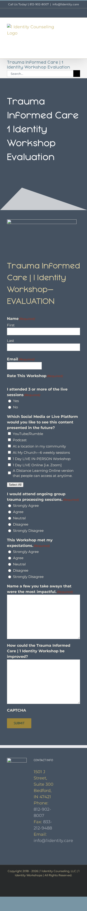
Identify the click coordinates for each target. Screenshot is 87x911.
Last (10, 340)
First (11, 325)
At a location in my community (39, 446)
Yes (16, 401)
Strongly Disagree (28, 530)
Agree (18, 512)
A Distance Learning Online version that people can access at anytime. (43, 473)
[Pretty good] (21, 381)
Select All (15, 484)
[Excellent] (26, 381)
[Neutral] (17, 381)
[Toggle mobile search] (70, 26)
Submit (19, 723)
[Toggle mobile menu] (78, 26)
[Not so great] (13, 381)
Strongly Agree (26, 505)
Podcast (20, 440)
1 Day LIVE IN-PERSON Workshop (42, 459)
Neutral (19, 518)
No (15, 407)
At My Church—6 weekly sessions (41, 452)
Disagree (20, 524)
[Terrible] (9, 381)
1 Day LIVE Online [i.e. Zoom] (37, 465)
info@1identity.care (65, 4)
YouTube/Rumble (28, 434)
